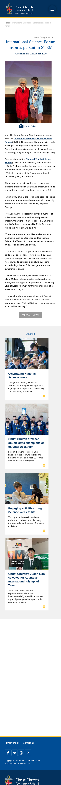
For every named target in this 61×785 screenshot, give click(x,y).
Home (7, 23)
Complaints (29, 743)
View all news (30, 315)
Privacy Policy (12, 743)
